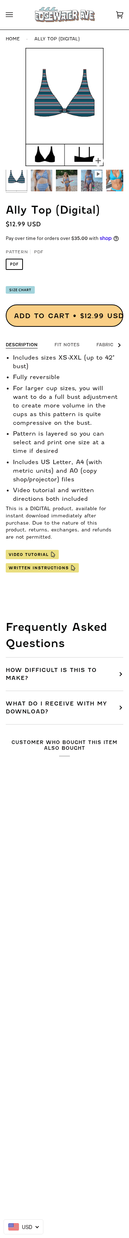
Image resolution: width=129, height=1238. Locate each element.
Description (22, 344)
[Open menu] (16, 15)
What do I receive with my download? (56, 707)
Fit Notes (67, 344)
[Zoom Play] (64, 107)
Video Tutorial (29, 554)
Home (13, 38)
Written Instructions (39, 568)
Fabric (104, 344)
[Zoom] (98, 160)
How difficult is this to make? (51, 674)
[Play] (64, 153)
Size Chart (20, 290)
